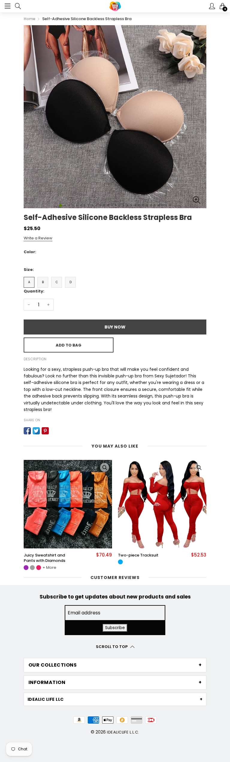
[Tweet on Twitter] (36, 430)
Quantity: (34, 291)
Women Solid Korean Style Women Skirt (143, 558)
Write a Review (38, 238)
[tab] (115, 665)
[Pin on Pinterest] (45, 430)
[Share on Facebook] (27, 430)
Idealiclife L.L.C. (123, 732)
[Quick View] (109, 467)
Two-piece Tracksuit (48, 555)
